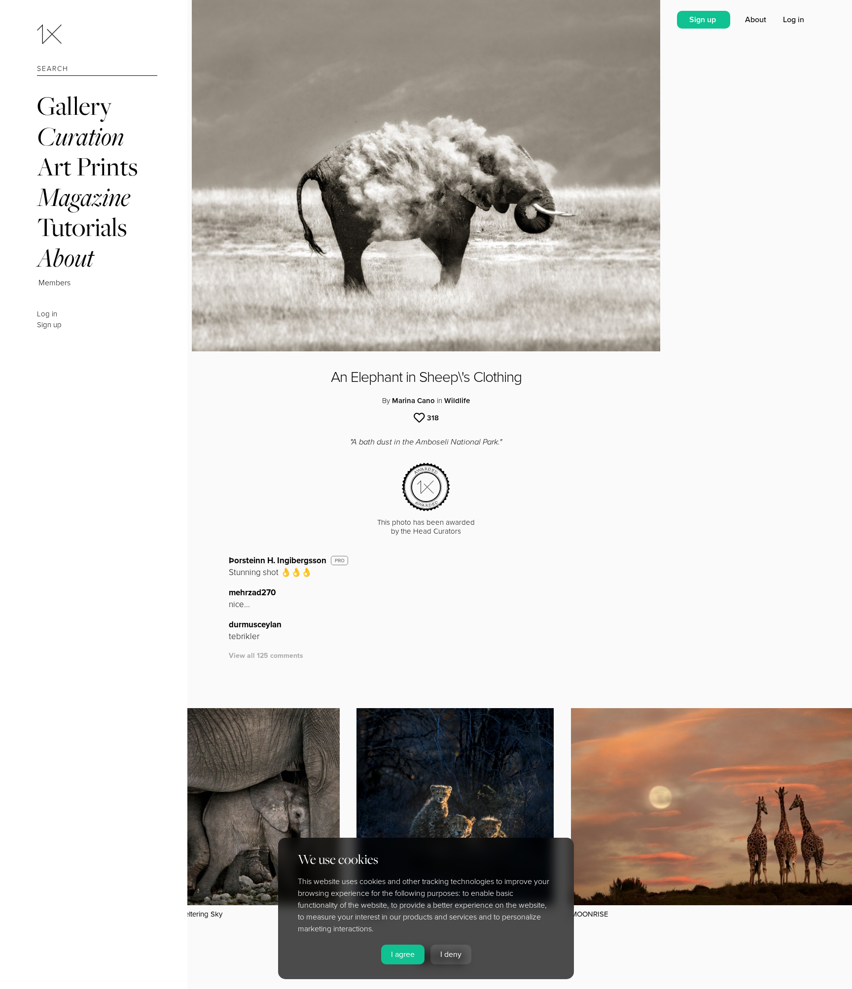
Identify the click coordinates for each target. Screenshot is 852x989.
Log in (47, 313)
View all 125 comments (266, 655)
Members (54, 283)
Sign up (49, 324)
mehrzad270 (252, 592)
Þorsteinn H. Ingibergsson (277, 560)
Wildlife (457, 400)
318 (433, 417)
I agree (403, 954)
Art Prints (87, 166)
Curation (80, 136)
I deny (451, 954)
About (65, 257)
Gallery (74, 106)
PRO (340, 561)
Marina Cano (413, 400)
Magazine (83, 197)
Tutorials (82, 227)
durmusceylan (255, 624)
